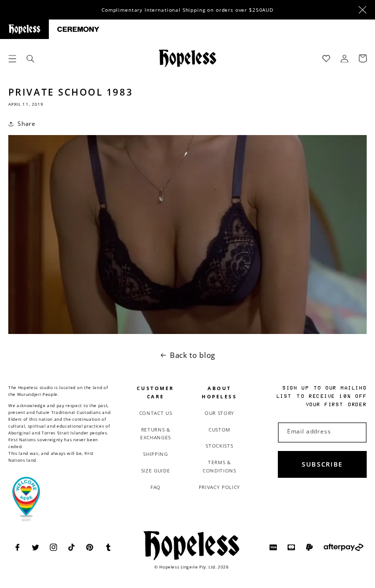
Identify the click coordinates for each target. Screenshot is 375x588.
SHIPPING (155, 454)
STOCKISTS (219, 445)
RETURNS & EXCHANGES (155, 433)
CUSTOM (219, 429)
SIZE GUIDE (155, 470)
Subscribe (322, 464)
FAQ (155, 487)
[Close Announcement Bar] (362, 10)
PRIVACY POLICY (219, 487)
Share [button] (26, 123)
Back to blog (192, 355)
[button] (12, 58)
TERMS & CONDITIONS (219, 466)
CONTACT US (155, 413)
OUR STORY (219, 413)
